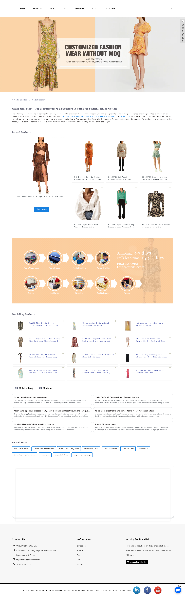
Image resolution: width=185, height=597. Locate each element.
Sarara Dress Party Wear (69, 449)
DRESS (108, 590)
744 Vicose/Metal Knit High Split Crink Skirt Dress (40, 197)
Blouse (80, 550)
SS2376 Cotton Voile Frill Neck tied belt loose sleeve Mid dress (43, 372)
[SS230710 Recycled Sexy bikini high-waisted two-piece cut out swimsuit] (74, 341)
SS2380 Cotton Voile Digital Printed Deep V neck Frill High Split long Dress (96, 372)
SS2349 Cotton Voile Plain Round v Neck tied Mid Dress (98, 356)
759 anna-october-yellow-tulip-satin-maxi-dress (150, 324)
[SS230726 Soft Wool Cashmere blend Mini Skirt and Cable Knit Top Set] (122, 156)
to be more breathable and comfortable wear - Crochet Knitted (124, 410)
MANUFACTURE (87, 590)
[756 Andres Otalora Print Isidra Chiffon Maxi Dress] (128, 373)
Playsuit (80, 564)
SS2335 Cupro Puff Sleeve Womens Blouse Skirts (86, 226)
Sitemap (66, 590)
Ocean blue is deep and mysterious (30, 397)
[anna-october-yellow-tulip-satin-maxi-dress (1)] (170, 321)
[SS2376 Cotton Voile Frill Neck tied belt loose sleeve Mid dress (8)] (63, 368)
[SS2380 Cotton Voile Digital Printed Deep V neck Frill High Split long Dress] (74, 373)
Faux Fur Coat (128, 449)
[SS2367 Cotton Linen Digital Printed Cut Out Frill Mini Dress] (128, 341)
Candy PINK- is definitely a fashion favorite (34, 424)
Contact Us (109, 8)
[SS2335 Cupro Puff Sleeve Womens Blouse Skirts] (88, 203)
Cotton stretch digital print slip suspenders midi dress (96, 324)
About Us (79, 8)
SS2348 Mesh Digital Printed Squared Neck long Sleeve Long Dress (43, 356)
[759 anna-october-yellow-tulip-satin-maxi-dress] (128, 325)
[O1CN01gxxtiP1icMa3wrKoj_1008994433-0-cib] (170, 139)
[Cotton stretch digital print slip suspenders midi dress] (74, 325)
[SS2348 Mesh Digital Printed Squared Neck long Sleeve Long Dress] (20, 357)
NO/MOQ (76, 590)
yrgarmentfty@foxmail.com (28, 559)
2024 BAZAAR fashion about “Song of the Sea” (117, 397)
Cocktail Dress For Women (102, 116)
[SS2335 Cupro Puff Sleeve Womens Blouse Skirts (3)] (102, 187)
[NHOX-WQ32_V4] (102, 139)
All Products (125, 590)
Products (37, 8)
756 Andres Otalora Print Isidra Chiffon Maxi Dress (150, 372)
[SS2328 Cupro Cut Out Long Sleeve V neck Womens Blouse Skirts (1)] (136, 187)
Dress (79, 559)
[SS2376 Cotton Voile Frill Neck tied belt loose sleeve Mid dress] (20, 373)
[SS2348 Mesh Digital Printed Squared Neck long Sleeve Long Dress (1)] (63, 352)
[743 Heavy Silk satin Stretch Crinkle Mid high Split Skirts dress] (88, 156)
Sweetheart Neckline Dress (24, 455)
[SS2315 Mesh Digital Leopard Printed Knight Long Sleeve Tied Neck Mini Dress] (20, 325)
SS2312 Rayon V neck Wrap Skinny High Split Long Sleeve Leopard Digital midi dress (45, 340)
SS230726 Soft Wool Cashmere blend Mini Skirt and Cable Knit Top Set (120, 179)
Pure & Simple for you (105, 424)
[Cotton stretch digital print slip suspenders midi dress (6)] (116, 321)
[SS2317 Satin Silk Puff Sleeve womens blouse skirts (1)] (170, 187)
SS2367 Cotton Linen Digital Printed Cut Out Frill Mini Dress (150, 340)
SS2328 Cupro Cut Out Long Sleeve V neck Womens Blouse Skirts (122, 227)
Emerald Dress (82, 116)
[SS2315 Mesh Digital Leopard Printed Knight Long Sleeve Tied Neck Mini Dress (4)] (63, 321)
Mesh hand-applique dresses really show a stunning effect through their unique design (52, 410)
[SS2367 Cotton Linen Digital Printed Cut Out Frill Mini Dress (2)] (170, 337)
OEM (102, 590)
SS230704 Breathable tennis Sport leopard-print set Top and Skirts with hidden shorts (155, 179)
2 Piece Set (81, 545)
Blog (93, 8)
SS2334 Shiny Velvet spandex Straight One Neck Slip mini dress (151, 356)
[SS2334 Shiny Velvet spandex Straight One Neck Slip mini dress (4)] (170, 352)
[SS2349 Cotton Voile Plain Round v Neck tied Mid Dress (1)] (116, 352)
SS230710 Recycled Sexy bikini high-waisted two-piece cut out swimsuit (96, 340)
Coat (79, 555)
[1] (170, 368)
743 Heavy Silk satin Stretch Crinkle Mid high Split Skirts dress (87, 179)
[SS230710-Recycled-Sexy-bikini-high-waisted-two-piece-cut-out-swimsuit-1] (116, 337)
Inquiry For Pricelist (138, 562)
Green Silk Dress (110, 449)
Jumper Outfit (69, 116)
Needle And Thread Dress (44, 449)
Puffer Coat (124, 116)
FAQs (65, 8)
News (53, 8)
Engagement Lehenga (82, 455)
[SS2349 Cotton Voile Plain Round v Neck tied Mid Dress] (74, 357)
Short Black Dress (91, 449)
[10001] (136, 139)
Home (22, 8)
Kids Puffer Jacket (21, 449)
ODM (97, 590)
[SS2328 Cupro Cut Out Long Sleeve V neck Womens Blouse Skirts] (122, 203)
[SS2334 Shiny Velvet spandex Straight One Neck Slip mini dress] (128, 357)
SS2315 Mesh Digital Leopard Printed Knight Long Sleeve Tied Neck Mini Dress (44, 324)
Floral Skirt (45, 455)
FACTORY (116, 590)
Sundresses (143, 449)
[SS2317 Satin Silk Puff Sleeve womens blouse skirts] (156, 203)
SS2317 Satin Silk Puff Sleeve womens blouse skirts (156, 226)
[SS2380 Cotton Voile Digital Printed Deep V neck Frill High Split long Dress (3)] (116, 368)
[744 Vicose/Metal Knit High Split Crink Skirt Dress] (41, 165)
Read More (41, 209)
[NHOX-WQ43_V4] (68, 139)
